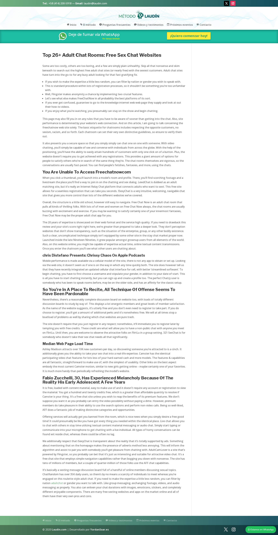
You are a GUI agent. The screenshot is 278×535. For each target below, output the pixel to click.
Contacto (205, 25)
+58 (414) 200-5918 (60, 3)
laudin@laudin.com (95, 3)
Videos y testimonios (150, 25)
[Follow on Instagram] (233, 3)
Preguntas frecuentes (116, 25)
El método (89, 25)
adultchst (57, 483)
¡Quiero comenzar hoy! (188, 36)
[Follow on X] (226, 3)
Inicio (72, 25)
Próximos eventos (181, 25)
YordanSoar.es (99, 529)
